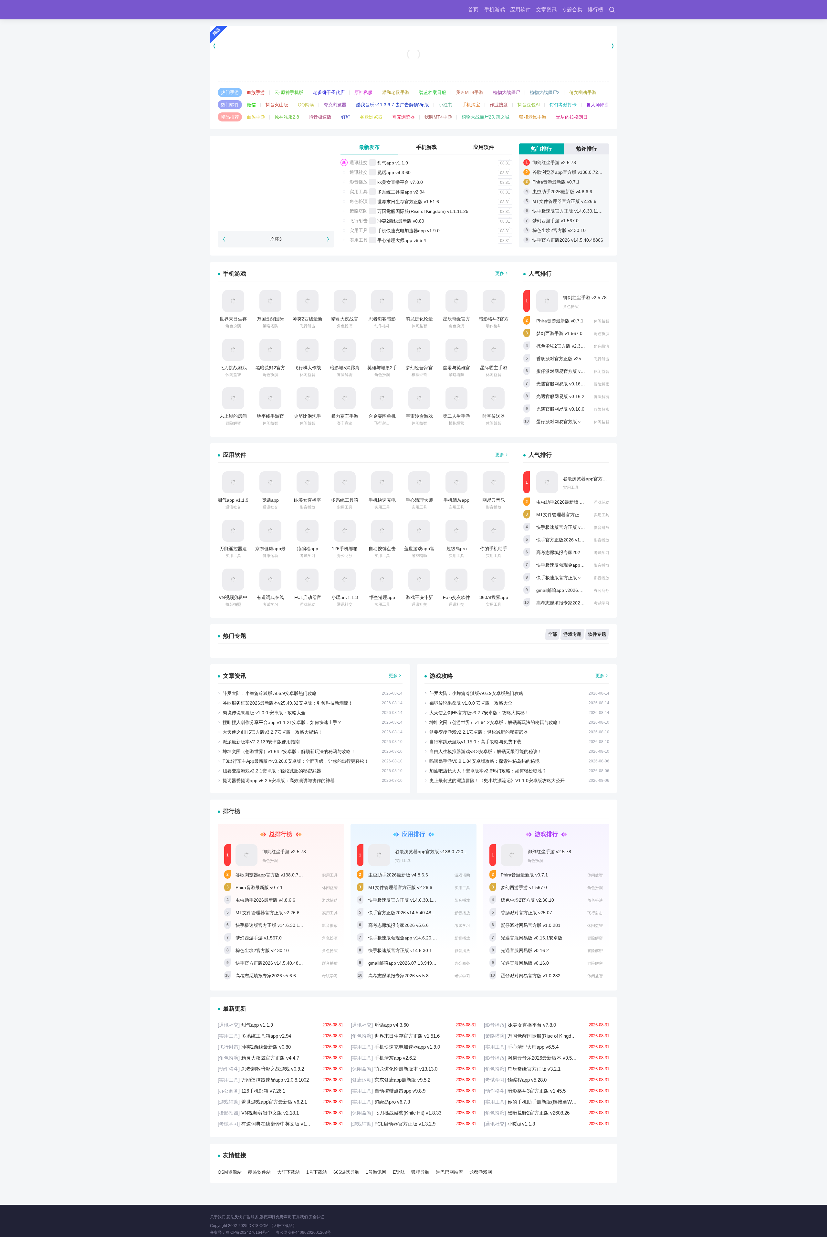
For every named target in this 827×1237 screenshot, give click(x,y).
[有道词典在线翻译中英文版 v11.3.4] (270, 580)
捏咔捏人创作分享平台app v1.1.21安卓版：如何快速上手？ (282, 722)
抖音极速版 (320, 117)
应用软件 (520, 9)
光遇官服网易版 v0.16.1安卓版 (567, 383)
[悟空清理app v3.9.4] (382, 580)
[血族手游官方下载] (414, 46)
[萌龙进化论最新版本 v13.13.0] (419, 301)
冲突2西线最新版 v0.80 (400, 221)
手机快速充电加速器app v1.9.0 (408, 230)
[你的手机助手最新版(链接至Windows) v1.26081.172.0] (494, 531)
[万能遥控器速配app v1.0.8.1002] (233, 531)
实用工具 (359, 191)
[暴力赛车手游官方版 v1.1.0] (345, 398)
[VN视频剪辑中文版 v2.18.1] (233, 580)
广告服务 (250, 1217)
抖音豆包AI (529, 104)
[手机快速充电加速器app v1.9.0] (382, 482)
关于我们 (217, 1217)
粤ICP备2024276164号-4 (247, 1232)
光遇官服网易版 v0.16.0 (560, 409)
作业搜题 (499, 104)
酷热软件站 (259, 1172)
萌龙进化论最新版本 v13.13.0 (413, 1069)
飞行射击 (359, 220)
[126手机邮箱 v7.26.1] (345, 531)
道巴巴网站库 (449, 1172)
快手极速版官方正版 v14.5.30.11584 (573, 577)
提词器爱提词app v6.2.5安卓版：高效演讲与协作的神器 (279, 780)
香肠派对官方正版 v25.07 (562, 358)
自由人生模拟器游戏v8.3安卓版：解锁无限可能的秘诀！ (485, 751)
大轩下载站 (288, 1172)
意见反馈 (234, 1217)
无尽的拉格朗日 (572, 117)
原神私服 (363, 92)
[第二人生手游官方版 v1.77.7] (456, 398)
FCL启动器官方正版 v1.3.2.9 (413, 1124)
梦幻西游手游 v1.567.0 (555, 220)
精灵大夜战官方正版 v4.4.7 (280, 1058)
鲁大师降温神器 (602, 104)
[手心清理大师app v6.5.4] (419, 482)
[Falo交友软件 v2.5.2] (456, 580)
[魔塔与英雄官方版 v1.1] (456, 350)
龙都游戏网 (480, 1172)
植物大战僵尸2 (545, 92)
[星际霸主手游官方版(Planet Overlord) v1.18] (494, 350)
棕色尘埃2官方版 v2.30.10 (559, 230)
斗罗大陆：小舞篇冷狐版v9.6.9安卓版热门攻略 (270, 693)
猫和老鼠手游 (395, 92)
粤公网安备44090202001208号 (308, 1232)
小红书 (445, 104)
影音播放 (359, 181)
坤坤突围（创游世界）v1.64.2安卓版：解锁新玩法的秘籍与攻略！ (289, 751)
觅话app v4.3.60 (394, 172)
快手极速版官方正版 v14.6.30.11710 (569, 211)
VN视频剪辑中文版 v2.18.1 (280, 1113)
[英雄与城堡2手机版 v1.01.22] (382, 350)
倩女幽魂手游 (582, 92)
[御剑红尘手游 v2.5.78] (547, 301)
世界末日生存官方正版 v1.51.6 (408, 201)
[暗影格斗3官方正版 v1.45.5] (494, 301)
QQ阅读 (306, 104)
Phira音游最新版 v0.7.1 (556, 181)
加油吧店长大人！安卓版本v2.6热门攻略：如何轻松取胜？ (488, 770)
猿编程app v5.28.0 (546, 1080)
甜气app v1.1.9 (392, 162)
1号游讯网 (376, 1172)
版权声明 (267, 1217)
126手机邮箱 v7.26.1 (280, 1091)
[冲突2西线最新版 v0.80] (308, 301)
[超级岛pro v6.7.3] (456, 531)
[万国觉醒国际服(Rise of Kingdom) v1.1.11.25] (270, 301)
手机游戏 (494, 9)
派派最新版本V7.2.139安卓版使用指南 (261, 741)
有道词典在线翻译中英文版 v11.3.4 (280, 1124)
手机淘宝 (471, 104)
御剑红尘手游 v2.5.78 (554, 162)
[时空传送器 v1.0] (494, 398)
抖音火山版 (277, 104)
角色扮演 (359, 201)
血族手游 (256, 92)
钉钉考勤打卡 (563, 104)
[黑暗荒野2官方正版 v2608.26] (270, 350)
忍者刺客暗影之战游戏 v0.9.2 (280, 1069)
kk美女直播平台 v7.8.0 (400, 182)
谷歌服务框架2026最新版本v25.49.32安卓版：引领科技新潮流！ (288, 703)
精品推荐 (230, 117)
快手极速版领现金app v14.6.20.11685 (574, 565)
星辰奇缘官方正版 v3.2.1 (546, 1069)
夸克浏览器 (335, 104)
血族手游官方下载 (413, 64)
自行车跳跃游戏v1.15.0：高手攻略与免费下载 (475, 741)
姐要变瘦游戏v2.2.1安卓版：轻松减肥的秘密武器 (272, 770)
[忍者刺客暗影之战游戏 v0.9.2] (382, 301)
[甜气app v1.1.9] (233, 482)
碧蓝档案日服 (432, 92)
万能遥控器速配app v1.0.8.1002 (280, 1080)
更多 (499, 273)
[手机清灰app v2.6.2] (456, 482)
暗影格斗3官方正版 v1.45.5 (546, 1091)
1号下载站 (316, 1172)
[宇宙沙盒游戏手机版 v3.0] (419, 398)
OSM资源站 (230, 1172)
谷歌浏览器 (371, 117)
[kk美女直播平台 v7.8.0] (308, 482)
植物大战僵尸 (506, 92)
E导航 (399, 1172)
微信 (251, 104)
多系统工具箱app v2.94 (401, 191)
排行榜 (595, 9)
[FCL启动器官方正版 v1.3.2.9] (308, 580)
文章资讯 (546, 9)
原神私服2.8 (287, 117)
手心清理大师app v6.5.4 (401, 240)
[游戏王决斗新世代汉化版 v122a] (419, 580)
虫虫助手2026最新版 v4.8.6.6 (562, 191)
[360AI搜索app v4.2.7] (494, 580)
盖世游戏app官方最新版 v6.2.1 (280, 1102)
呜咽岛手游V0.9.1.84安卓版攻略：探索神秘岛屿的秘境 (484, 761)
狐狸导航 (420, 1172)
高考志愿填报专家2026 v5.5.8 (566, 602)
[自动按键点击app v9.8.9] (382, 531)
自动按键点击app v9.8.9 (413, 1091)
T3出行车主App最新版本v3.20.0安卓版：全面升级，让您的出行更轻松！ (296, 761)
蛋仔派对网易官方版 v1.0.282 (566, 421)
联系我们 (300, 1217)
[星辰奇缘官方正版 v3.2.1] (456, 301)
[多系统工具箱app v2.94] (345, 482)
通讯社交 (359, 162)
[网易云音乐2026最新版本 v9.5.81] (494, 482)
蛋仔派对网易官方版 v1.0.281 (566, 371)
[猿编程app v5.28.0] (308, 531)
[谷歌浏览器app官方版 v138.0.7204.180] (547, 482)
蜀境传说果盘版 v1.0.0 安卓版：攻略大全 (264, 712)
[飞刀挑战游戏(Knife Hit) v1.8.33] (233, 350)
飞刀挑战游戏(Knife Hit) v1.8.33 (413, 1113)
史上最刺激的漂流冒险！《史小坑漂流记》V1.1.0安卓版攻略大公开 (497, 780)
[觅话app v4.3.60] (270, 482)
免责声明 (283, 1217)
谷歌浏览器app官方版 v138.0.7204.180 (572, 172)
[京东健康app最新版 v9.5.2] (270, 531)
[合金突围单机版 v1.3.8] (382, 398)
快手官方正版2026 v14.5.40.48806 (567, 240)
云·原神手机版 (289, 92)
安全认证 (316, 1217)
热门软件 (230, 104)
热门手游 (230, 92)
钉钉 (345, 117)
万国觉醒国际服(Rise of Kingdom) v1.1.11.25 (422, 211)
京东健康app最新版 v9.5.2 (413, 1080)
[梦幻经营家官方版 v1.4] (419, 350)
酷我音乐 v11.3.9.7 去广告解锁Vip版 (392, 104)
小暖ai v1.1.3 (344, 597)
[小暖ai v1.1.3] (345, 580)
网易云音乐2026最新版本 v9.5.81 (546, 1058)
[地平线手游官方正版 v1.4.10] (270, 398)
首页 (473, 9)
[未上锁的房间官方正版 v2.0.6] (233, 398)
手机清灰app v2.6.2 (413, 1058)
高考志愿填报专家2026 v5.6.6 (566, 552)
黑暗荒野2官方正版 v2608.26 (546, 1113)
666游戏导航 (346, 1172)
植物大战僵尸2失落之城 (485, 117)
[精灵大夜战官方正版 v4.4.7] (345, 301)
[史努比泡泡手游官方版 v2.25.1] (308, 398)
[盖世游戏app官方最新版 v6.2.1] (419, 531)
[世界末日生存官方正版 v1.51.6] (233, 301)
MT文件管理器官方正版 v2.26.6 (564, 201)
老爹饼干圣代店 (329, 92)
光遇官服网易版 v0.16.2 (560, 396)
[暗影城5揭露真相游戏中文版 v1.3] (345, 350)
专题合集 (572, 9)
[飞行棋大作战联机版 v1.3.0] (308, 350)
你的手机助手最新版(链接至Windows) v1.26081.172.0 (546, 1102)
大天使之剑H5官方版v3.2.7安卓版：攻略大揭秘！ (272, 732)
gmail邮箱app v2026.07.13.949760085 (575, 590)
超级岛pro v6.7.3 (413, 1102)
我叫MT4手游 (469, 92)
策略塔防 (359, 211)
